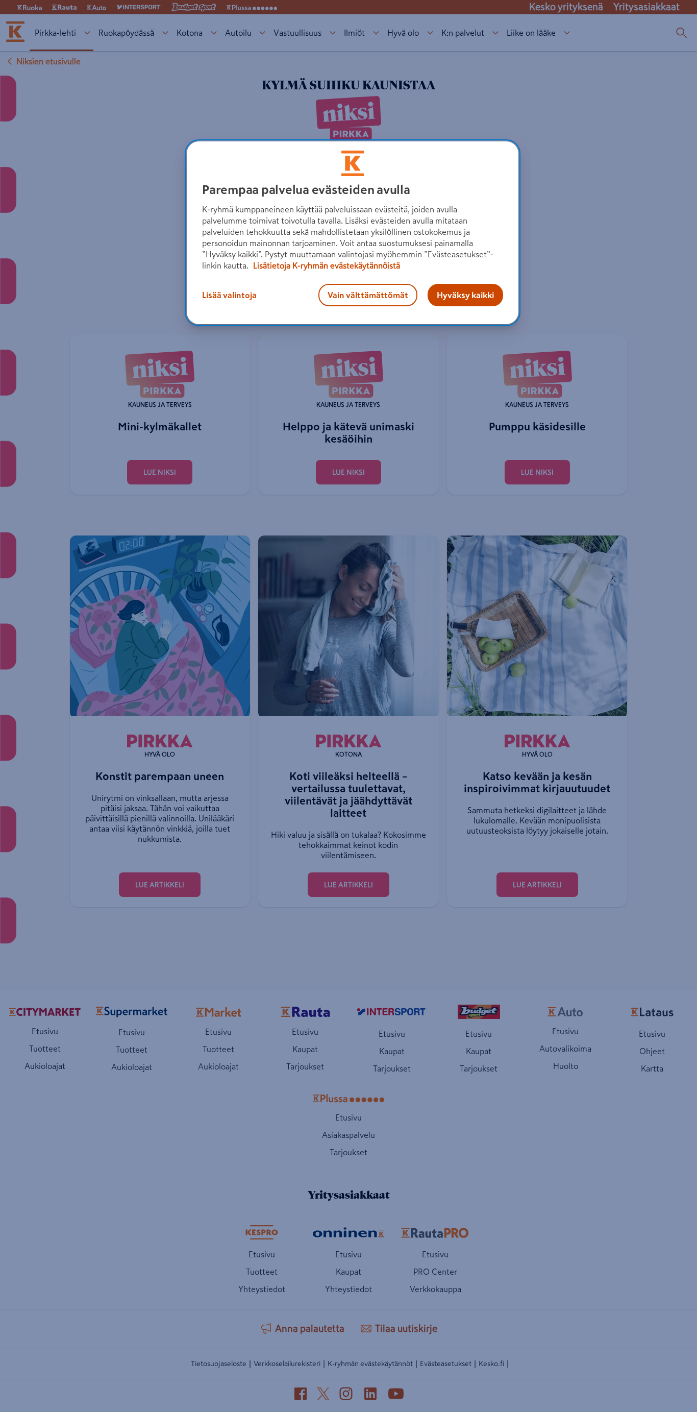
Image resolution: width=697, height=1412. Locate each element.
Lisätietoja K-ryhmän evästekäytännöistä (325, 265)
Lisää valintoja (229, 295)
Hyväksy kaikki (465, 295)
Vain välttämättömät (368, 295)
